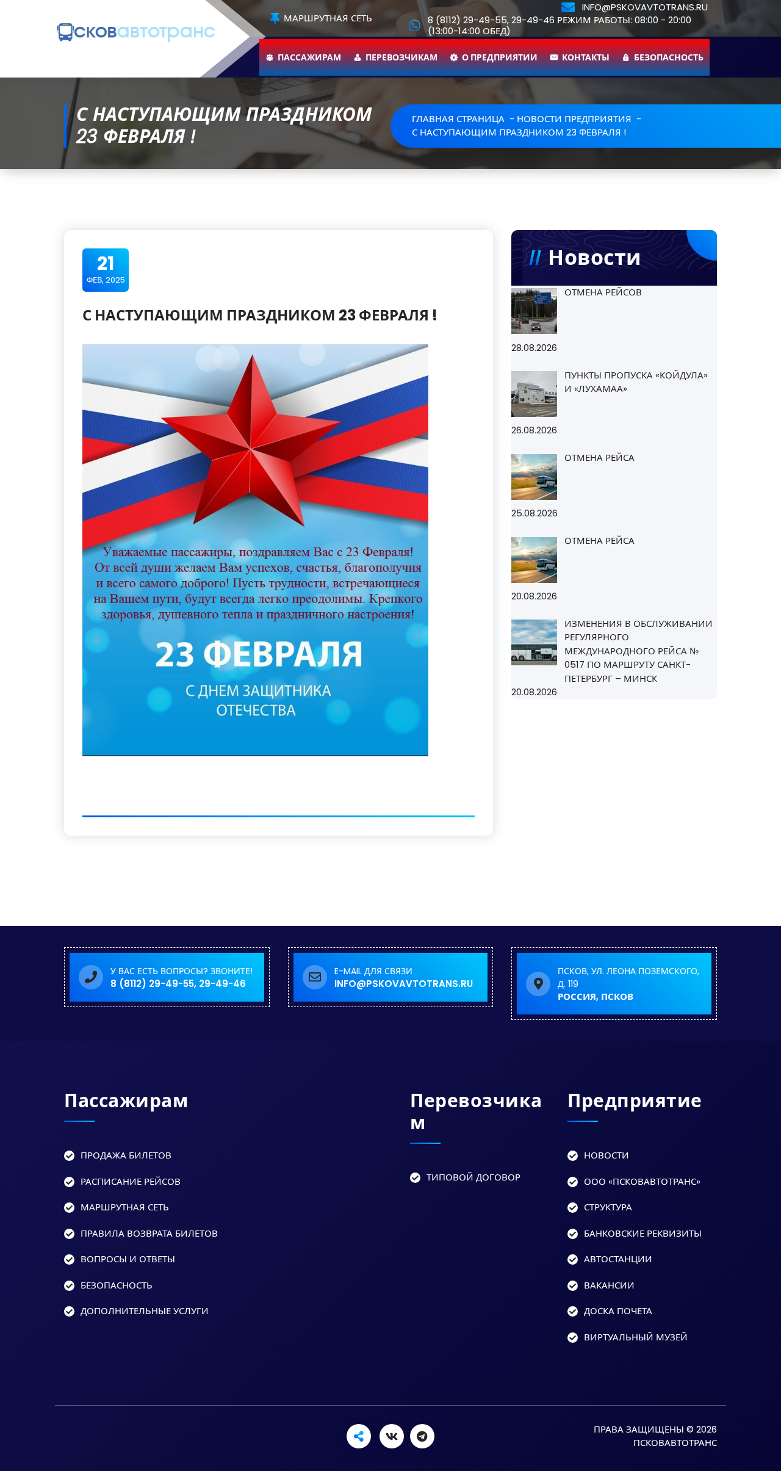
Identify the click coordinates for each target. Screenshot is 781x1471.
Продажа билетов (126, 1155)
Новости (606, 1155)
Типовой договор (473, 1177)
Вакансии (609, 1285)
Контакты (586, 57)
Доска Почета (618, 1310)
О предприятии (500, 57)
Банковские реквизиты (643, 1233)
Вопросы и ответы (128, 1258)
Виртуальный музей (636, 1337)
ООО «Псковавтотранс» (642, 1181)
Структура (608, 1207)
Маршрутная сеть (326, 18)
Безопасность (669, 57)
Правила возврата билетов (149, 1233)
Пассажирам (309, 57)
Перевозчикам (401, 57)
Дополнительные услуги (145, 1310)
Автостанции (618, 1258)
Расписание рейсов (131, 1181)
